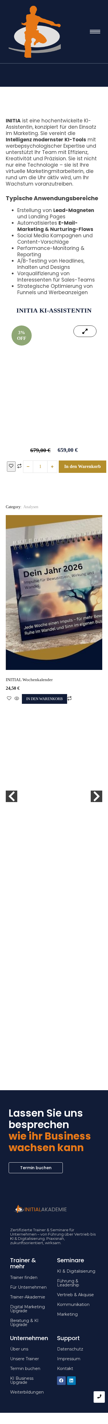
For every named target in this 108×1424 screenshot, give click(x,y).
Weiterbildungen (27, 1392)
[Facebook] (61, 1380)
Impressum (68, 1358)
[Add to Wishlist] (11, 466)
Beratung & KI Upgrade (24, 1322)
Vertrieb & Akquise (75, 1294)
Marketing (67, 1314)
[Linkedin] (71, 1380)
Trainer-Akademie (27, 1297)
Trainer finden (23, 1277)
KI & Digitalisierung (76, 1271)
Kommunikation (73, 1304)
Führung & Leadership (68, 1283)
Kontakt (65, 1368)
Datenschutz (70, 1349)
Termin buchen (25, 1368)
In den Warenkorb (82, 466)
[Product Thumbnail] (84, 331)
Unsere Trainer (24, 1358)
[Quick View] (16, 699)
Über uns (19, 1349)
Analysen (30, 507)
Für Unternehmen (28, 1287)
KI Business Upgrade (21, 1380)
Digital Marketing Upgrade (27, 1308)
